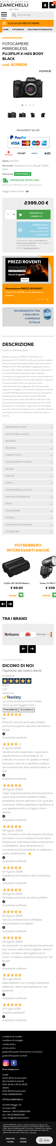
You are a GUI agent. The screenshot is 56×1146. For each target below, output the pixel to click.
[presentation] (3, 604)
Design (9, 469)
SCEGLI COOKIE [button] (23, 1140)
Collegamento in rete (18, 462)
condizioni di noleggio (31, 248)
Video (8, 504)
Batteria (10, 441)
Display (9, 476)
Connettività (13, 455)
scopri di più (40, 299)
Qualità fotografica (17, 497)
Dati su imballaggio (17, 434)
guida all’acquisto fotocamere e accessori (22, 1052)
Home (6, 30)
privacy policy (9, 1048)
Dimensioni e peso (15, 427)
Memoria (10, 448)
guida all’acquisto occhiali (14, 1056)
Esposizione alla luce (18, 490)
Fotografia (18, 30)
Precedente (10, 710)
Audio (8, 483)
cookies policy (9, 1044)
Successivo (27, 710)
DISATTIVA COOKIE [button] (10, 1140)
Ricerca (10, 518)
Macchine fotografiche (40, 30)
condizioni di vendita (12, 1037)
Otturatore (12, 532)
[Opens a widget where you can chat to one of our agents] (44, 1140)
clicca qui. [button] (33, 1132)
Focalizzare (12, 511)
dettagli (13, 596)
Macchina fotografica (18, 525)
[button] (22, 105)
